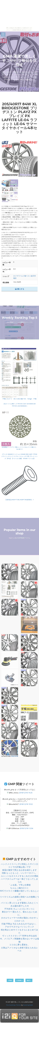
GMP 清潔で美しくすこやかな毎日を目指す (19, 60)
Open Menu (3, 34)
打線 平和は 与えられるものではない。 (19, 923)
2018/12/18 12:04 (26, 828)
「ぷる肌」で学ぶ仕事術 (19, 885)
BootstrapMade (28, 1005)
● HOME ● (19, 980)
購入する (20, 289)
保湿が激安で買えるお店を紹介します (19, 870)
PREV (10, 980)
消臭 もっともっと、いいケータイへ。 (19, 873)
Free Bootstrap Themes (13, 1005)
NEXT (29, 980)
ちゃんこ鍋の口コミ (19, 888)
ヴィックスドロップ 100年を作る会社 (19, 935)
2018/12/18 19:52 (26, 804)
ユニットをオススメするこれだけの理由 (19, 876)
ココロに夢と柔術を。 (19, 944)
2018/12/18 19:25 (25, 793)
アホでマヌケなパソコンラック (19, 926)
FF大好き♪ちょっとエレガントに (20, 908)
